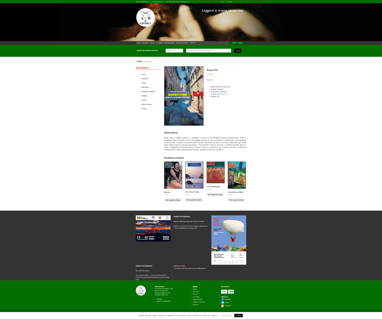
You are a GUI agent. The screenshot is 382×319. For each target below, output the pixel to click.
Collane (145, 43)
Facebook (227, 299)
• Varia (143, 83)
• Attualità (144, 79)
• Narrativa (145, 87)
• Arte (143, 74)
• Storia (144, 100)
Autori (152, 43)
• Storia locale (146, 104)
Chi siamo (159, 43)
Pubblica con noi (182, 43)
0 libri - (237, 43)
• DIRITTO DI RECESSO (163, 301)
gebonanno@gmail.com (142, 1)
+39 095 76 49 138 (157, 1)
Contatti (192, 43)
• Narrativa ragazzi (148, 91)
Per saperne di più (173, 200)
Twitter (226, 302)
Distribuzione (169, 43)
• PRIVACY (158, 299)
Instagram (227, 305)
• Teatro (144, 109)
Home (139, 43)
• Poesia (144, 96)
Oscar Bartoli (222, 94)
